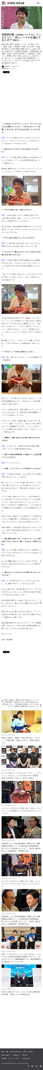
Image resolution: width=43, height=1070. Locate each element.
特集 (3, 1051)
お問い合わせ (26, 1058)
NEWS (31, 1051)
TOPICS (25, 1051)
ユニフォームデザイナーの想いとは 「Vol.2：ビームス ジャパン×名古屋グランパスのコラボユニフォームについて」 (21, 810)
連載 (7, 1051)
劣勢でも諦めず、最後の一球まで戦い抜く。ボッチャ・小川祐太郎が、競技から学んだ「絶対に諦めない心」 (21, 740)
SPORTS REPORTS (15, 1051)
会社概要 (4, 1058)
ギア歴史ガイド (16, 1055)
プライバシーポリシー (14, 1058)
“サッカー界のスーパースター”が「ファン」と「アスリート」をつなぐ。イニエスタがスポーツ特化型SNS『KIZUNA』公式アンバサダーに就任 (21, 775)
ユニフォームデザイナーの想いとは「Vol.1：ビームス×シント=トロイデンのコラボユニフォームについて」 (21, 883)
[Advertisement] (21, 96)
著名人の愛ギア (6, 1055)
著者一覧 (24, 1055)
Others (13, 68)
